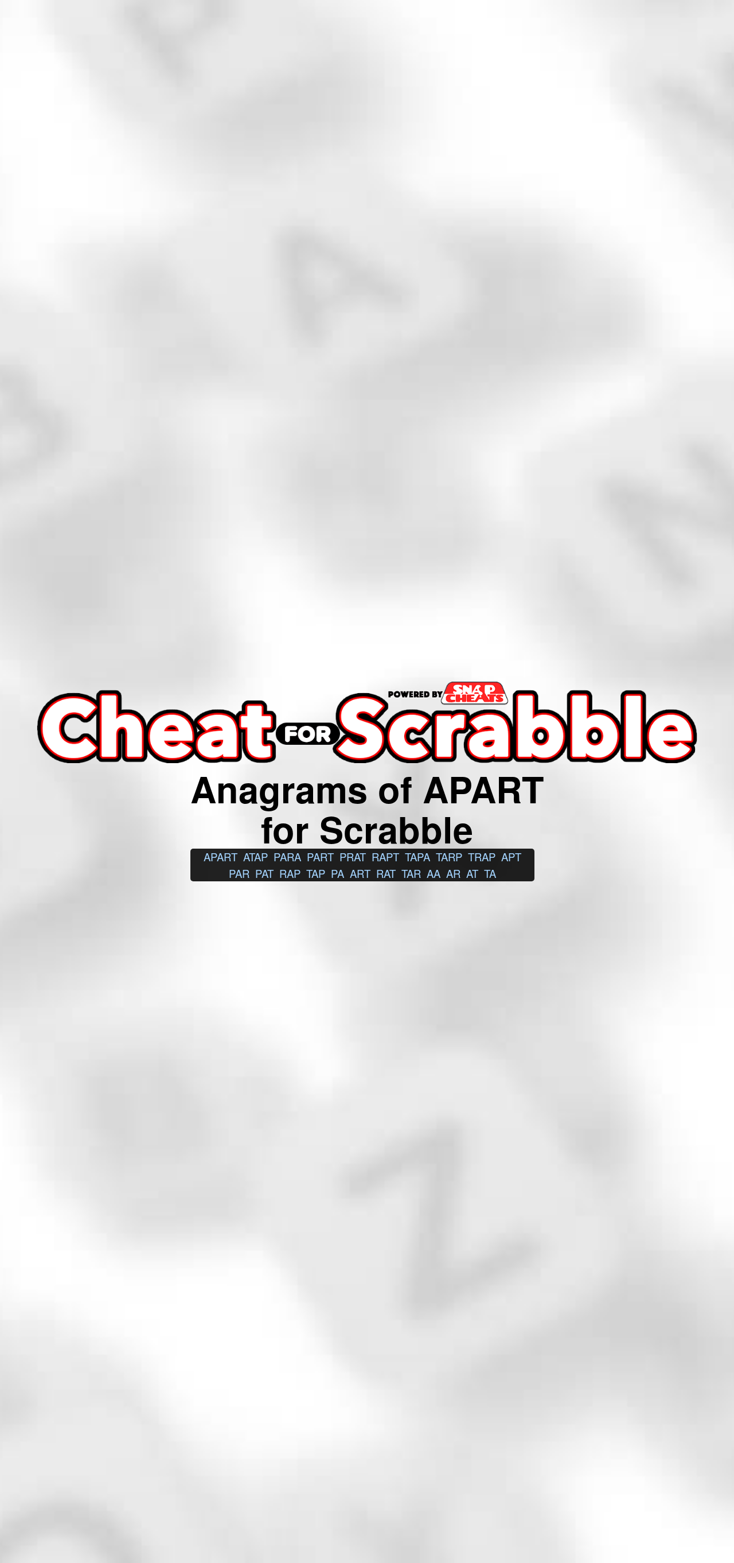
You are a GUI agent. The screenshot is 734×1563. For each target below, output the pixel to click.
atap (255, 856)
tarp (449, 856)
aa (433, 873)
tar (411, 873)
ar (453, 873)
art (360, 873)
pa (337, 873)
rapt (385, 856)
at (472, 873)
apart (220, 856)
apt (511, 856)
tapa (417, 856)
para (287, 856)
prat (352, 856)
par (239, 873)
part (320, 856)
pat (264, 873)
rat (386, 873)
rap (289, 873)
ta (490, 873)
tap (315, 873)
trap (481, 856)
